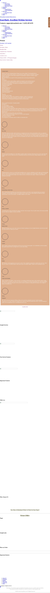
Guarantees (4, 7)
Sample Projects (8, 9)
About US (4, 25)
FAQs (3, 14)
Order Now (4, 11)
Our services (7, 26)
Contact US (4, 13)
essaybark (9, 43)
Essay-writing (7, 4)
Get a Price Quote (8, 12)
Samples (4, 8)
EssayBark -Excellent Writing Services (16, 20)
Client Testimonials (8, 10)
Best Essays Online (8, 5)
